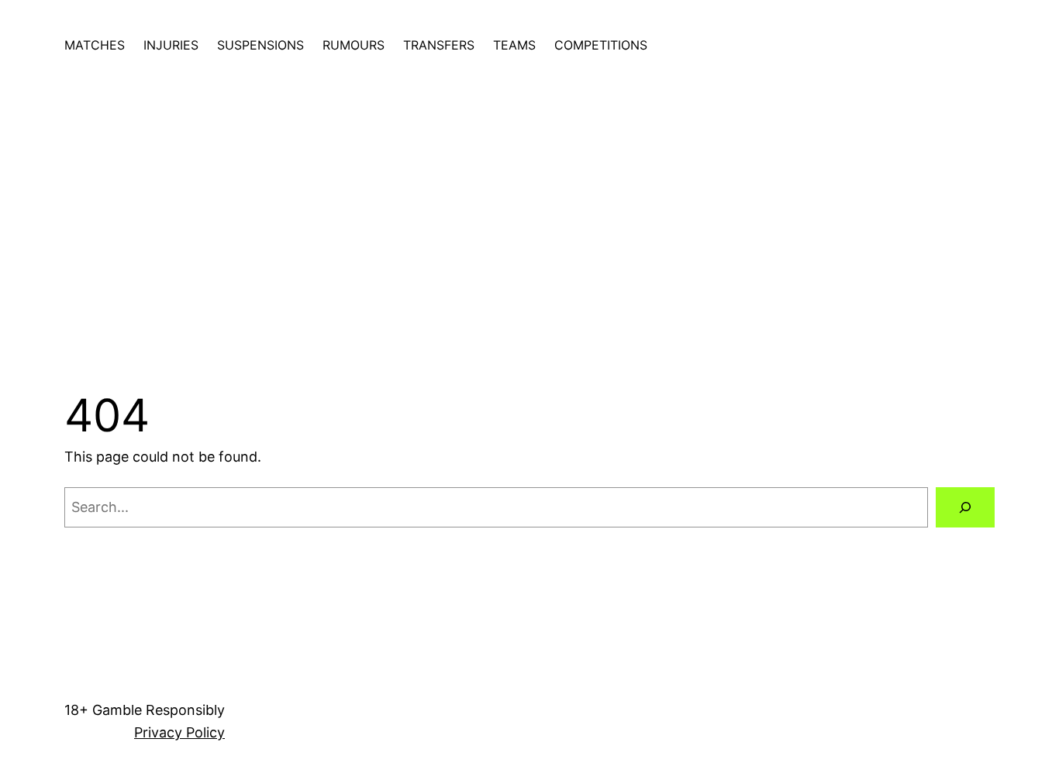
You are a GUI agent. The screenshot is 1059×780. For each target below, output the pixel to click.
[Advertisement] (529, 218)
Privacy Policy (179, 732)
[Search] (965, 507)
